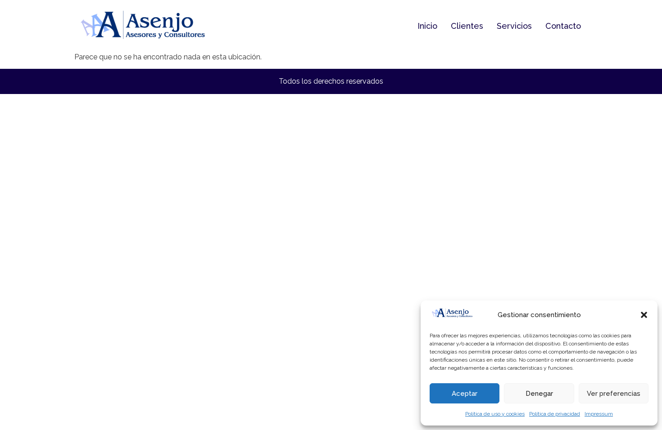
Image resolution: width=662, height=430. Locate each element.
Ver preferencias (613, 394)
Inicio (427, 26)
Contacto (563, 26)
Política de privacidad (554, 414)
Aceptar (464, 394)
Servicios (514, 26)
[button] (643, 314)
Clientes (467, 26)
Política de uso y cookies (495, 414)
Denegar (539, 394)
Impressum (599, 414)
